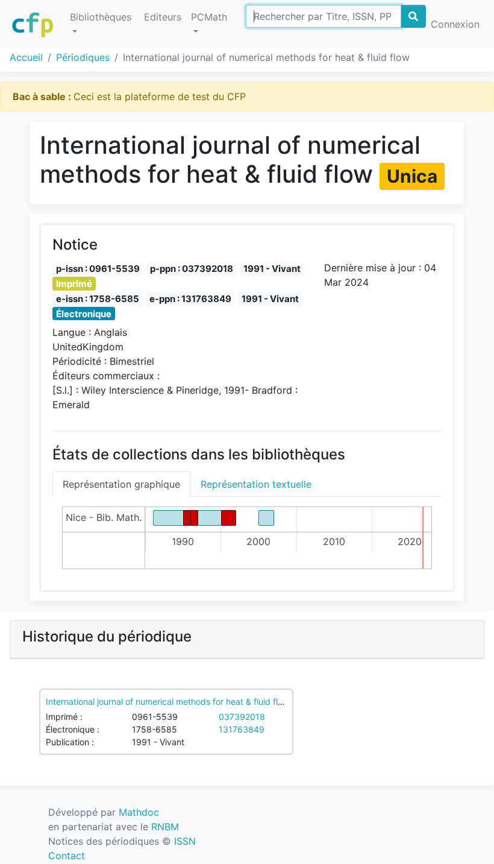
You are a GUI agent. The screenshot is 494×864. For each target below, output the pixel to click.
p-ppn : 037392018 (191, 268)
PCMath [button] (209, 17)
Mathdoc (139, 812)
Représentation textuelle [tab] (256, 484)
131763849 (241, 729)
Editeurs (162, 17)
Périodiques (83, 57)
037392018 (242, 716)
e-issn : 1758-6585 (97, 298)
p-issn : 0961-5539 (98, 268)
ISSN (185, 841)
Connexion (455, 24)
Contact (66, 856)
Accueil (26, 57)
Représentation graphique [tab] (121, 484)
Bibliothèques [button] (100, 17)
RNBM (165, 827)
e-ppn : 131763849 (190, 298)
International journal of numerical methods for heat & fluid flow (167, 701)
